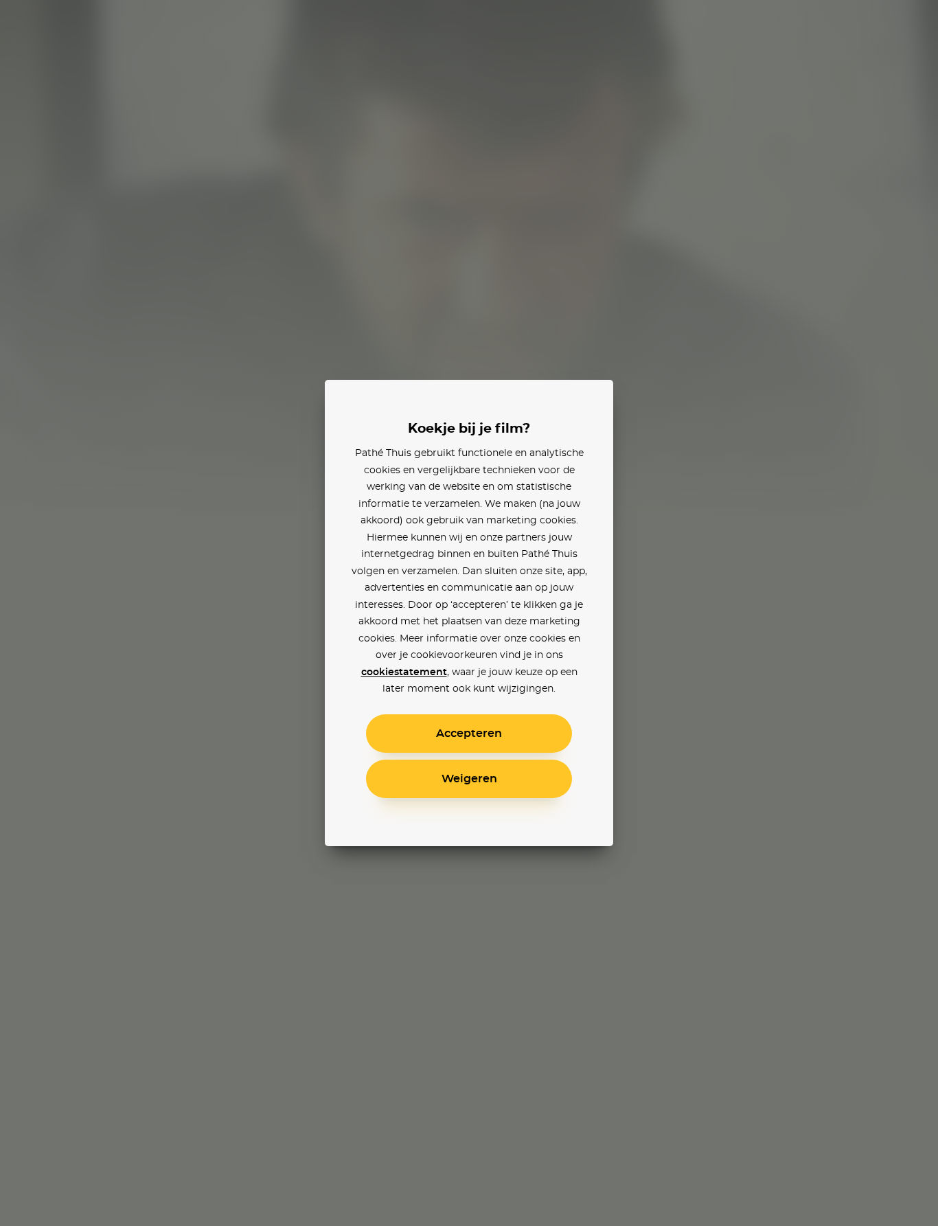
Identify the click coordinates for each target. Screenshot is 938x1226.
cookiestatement (404, 672)
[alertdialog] (469, 613)
